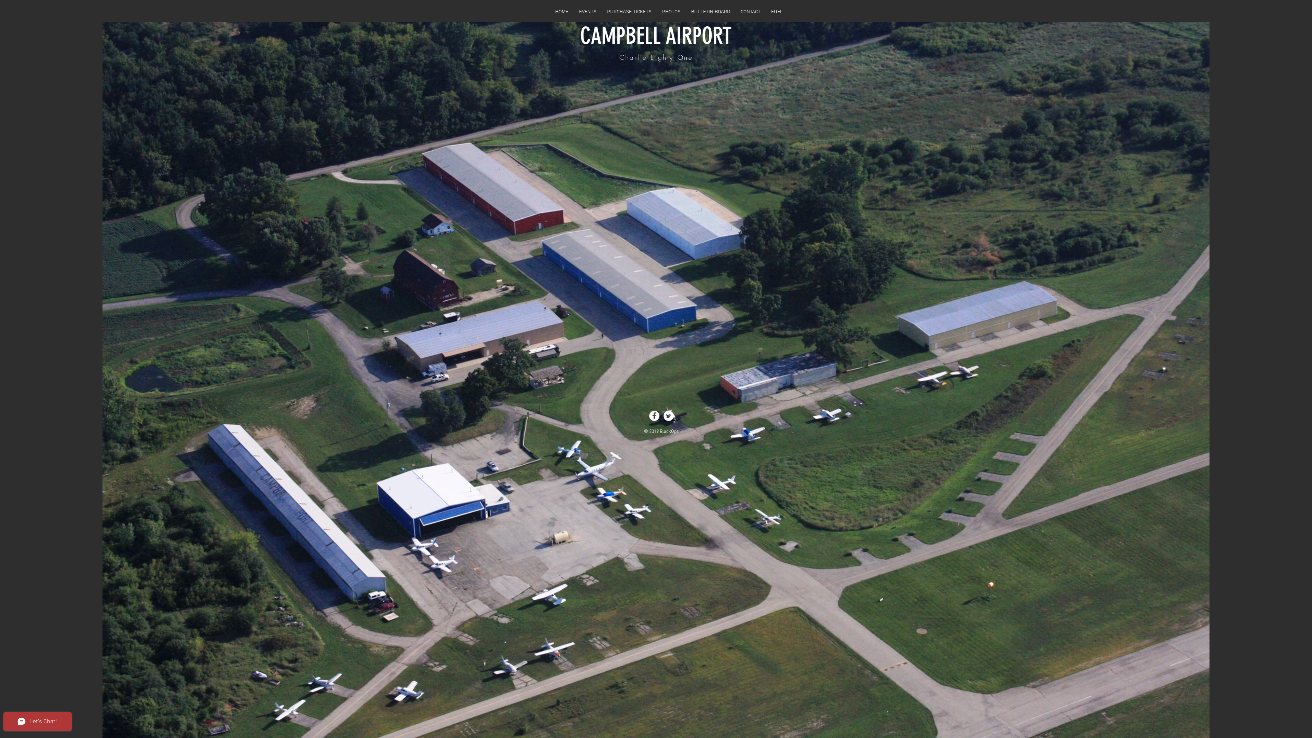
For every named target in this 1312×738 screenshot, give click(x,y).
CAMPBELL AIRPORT (656, 36)
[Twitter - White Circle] (669, 416)
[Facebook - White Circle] (654, 416)
